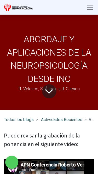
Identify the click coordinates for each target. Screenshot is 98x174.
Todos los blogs (19, 119)
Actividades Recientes (61, 119)
